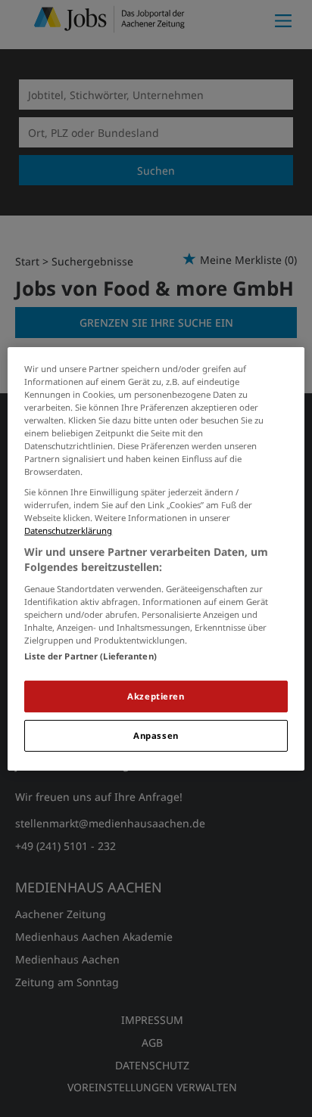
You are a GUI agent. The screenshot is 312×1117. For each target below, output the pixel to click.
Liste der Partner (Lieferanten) (90, 656)
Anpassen (156, 735)
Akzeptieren (155, 696)
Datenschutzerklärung (68, 530)
